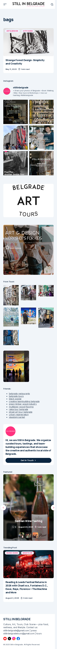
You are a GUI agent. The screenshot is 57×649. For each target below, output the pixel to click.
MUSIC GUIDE (12, 553)
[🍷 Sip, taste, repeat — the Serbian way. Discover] (15, 112)
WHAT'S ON (27, 553)
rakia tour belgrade (18, 409)
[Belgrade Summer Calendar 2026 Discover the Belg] (41, 112)
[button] (5, 4)
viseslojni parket (17, 417)
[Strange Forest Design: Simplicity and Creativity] (28, 42)
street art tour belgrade (20, 412)
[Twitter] (9, 638)
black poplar (15, 398)
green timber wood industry (23, 404)
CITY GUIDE (28, 31)
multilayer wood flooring (21, 406)
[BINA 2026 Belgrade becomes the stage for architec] (41, 163)
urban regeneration (18, 414)
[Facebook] (18, 638)
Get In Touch (27, 460)
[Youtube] (5, 638)
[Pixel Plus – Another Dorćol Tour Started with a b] (15, 163)
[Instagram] (14, 638)
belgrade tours (16, 396)
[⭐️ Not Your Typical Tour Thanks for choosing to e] (15, 137)
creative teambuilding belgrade (24, 401)
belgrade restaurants (19, 393)
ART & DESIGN (12, 31)
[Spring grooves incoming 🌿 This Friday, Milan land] (41, 137)
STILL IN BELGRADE (17, 619)
